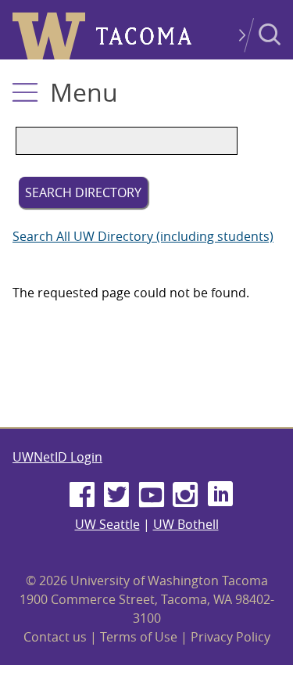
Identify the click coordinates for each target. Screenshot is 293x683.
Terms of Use (138, 636)
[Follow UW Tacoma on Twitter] (116, 495)
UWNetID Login (57, 457)
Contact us (55, 636)
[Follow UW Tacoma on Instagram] (185, 495)
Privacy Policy (230, 636)
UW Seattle (107, 524)
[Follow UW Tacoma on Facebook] (82, 495)
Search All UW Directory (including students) (143, 236)
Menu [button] (84, 92)
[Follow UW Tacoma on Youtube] (151, 495)
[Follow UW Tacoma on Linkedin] (220, 495)
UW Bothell (186, 524)
